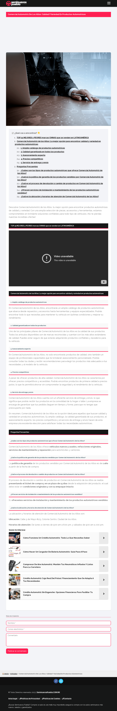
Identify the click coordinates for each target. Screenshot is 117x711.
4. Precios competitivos (32, 159)
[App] (61, 681)
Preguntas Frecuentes (27, 167)
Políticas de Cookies (52, 699)
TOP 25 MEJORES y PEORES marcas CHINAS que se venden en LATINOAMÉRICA (53, 138)
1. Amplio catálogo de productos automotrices (43, 148)
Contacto (67, 699)
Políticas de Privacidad (30, 699)
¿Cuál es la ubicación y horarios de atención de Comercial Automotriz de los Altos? (60, 196)
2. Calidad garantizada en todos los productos (42, 152)
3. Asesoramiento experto (33, 155)
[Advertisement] (58, 34)
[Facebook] (56, 681)
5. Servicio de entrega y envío (34, 163)
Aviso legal (12, 699)
